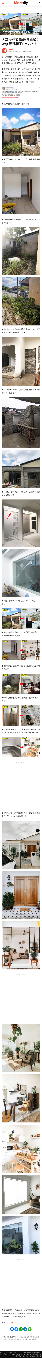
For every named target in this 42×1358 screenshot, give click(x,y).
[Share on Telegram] (25, 1329)
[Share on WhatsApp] (21, 1329)
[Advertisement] (21, 785)
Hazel (10, 50)
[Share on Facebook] (12, 1329)
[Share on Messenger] (16, 1329)
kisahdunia (11, 1323)
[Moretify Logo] (21, 3)
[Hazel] (4, 50)
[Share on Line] (30, 1329)
